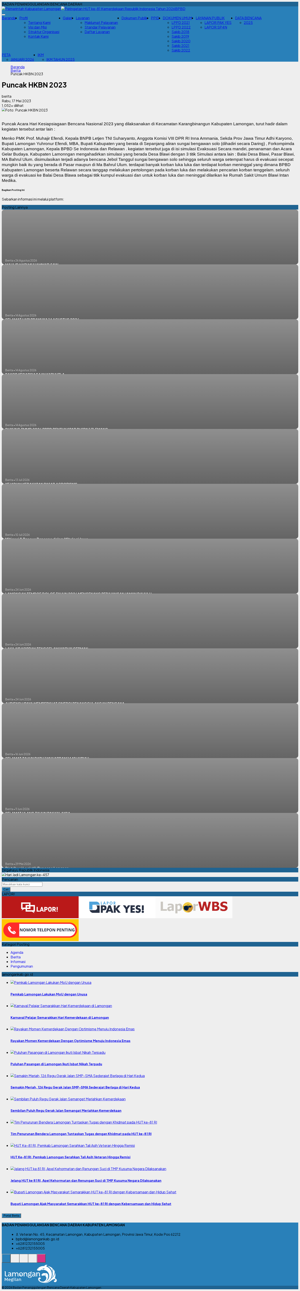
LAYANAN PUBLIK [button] (210, 18)
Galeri (67, 18)
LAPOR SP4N (215, 27)
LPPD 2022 (181, 27)
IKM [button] (41, 54)
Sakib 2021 (180, 45)
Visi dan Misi (37, 27)
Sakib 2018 (180, 31)
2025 (248, 22)
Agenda (17, 952)
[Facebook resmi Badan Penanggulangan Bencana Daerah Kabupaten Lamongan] (23, 1260)
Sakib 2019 (180, 36)
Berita (16, 70)
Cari (6, 889)
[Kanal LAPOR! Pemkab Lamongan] (15, 1260)
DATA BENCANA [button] (248, 18)
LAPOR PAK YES (217, 22)
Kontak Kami (38, 36)
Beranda (9, 18)
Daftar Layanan (97, 31)
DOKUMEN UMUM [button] (177, 18)
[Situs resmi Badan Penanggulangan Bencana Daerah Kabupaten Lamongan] (6, 1260)
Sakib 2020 (181, 41)
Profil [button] (23, 18)
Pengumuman (22, 966)
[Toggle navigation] (3, 14)
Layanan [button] (83, 18)
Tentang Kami (39, 22)
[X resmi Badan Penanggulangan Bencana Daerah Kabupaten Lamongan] (32, 1260)
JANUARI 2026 (22, 59)
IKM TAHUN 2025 (60, 59)
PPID (155, 18)
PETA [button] (6, 54)
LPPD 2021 (181, 22)
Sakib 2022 (181, 50)
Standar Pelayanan (100, 27)
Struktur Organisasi (43, 31)
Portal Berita (11, 1215)
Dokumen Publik (134, 18)
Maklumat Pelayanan (101, 22)
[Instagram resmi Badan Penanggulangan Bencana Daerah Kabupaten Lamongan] (41, 1260)
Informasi (18, 961)
